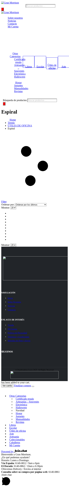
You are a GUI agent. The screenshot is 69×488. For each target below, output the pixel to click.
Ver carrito (7, 385)
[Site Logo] (10, 2)
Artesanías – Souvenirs (27, 401)
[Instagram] (3, 357)
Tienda (11, 325)
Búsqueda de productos (13, 5)
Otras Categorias (15, 55)
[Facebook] (1, 357)
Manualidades (21, 88)
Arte (11, 433)
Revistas (18, 91)
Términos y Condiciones (18, 336)
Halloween (19, 76)
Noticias (12, 20)
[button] (3, 390)
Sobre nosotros (15, 17)
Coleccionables (17, 439)
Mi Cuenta (13, 26)
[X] (2, 357)
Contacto (12, 23)
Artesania (14, 436)
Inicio (10, 298)
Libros (28, 66)
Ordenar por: (8, 204)
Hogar (18, 82)
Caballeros (14, 442)
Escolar (40, 66)
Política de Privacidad (17, 333)
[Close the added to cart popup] (33, 386)
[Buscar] (2, 9)
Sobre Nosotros (14, 302)
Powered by (7, 451)
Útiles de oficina (51, 66)
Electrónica (20, 73)
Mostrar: (5, 207)
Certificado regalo (19, 61)
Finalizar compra (22, 385)
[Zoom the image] (34, 268)
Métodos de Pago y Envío (19, 340)
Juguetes (18, 85)
